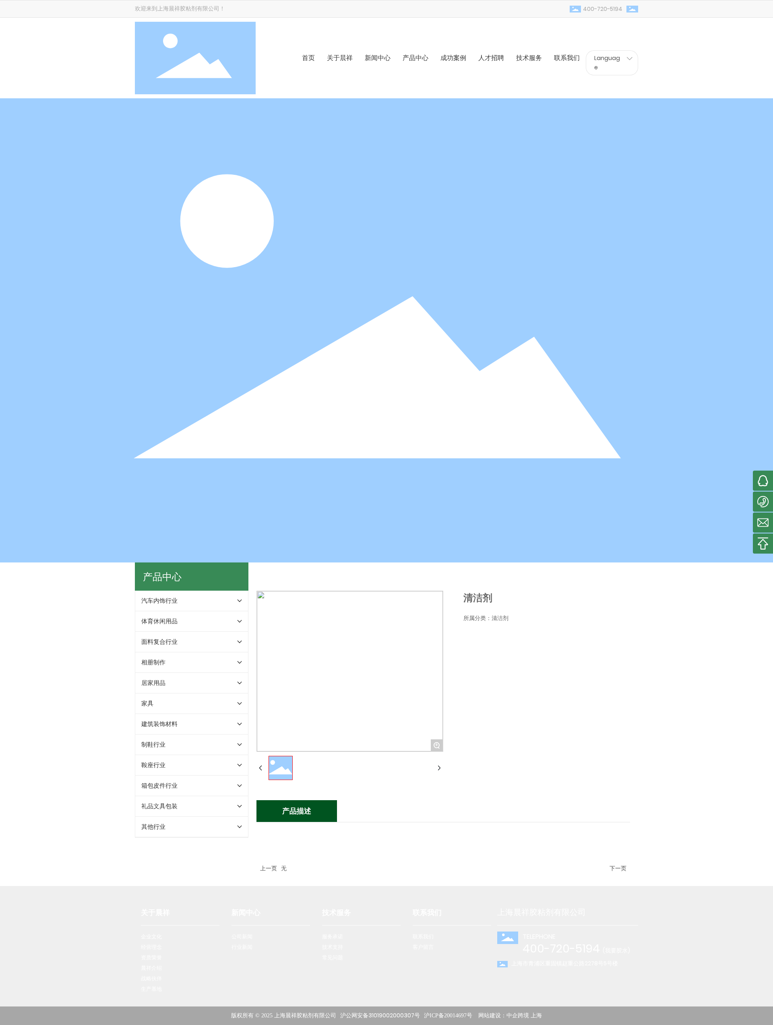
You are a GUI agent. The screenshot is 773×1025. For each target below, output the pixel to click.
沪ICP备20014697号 (448, 1016)
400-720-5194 (602, 9)
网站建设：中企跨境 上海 (510, 1016)
